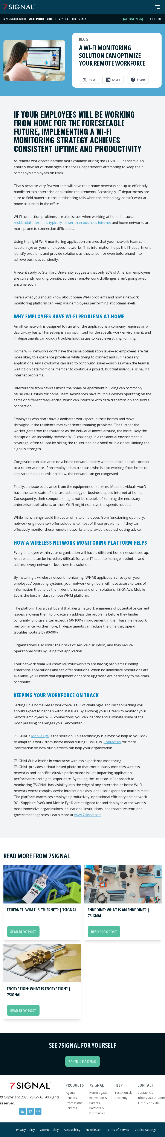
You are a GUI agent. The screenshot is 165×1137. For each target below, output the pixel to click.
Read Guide (154, 19)
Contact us (112, 742)
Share (116, 80)
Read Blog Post (23, 931)
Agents (70, 1093)
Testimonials (123, 1093)
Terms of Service (118, 1130)
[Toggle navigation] (157, 7)
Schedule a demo (82, 1061)
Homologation (99, 1093)
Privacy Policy (25, 1130)
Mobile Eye (40, 736)
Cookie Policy (49, 1130)
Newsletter (93, 1130)
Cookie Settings (145, 1130)
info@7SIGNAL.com (151, 1098)
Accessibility (72, 1130)
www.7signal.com (87, 814)
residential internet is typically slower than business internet (62, 222)
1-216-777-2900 (149, 1103)
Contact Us (145, 1093)
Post (92, 80)
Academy (121, 1098)
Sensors (71, 1098)
